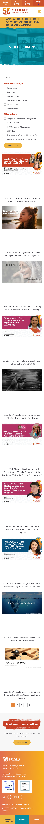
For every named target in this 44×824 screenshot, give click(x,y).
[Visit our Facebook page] (4, 797)
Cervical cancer (13, 96)
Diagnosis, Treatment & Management (21, 119)
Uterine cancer (12, 109)
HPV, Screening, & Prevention (18, 127)
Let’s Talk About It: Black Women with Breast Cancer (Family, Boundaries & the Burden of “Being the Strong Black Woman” (22, 472)
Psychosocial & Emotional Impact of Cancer (23, 135)
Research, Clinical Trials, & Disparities (21, 139)
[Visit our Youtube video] (9, 797)
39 (31, 704)
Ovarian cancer (13, 104)
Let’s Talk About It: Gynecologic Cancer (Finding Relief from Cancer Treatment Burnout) (22, 695)
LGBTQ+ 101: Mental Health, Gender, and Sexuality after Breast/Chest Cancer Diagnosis (22, 529)
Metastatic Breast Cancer (17, 100)
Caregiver (11, 92)
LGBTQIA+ (11, 131)
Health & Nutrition (14, 123)
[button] (40, 11)
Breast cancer (12, 88)
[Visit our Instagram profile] (15, 797)
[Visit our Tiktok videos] (20, 797)
